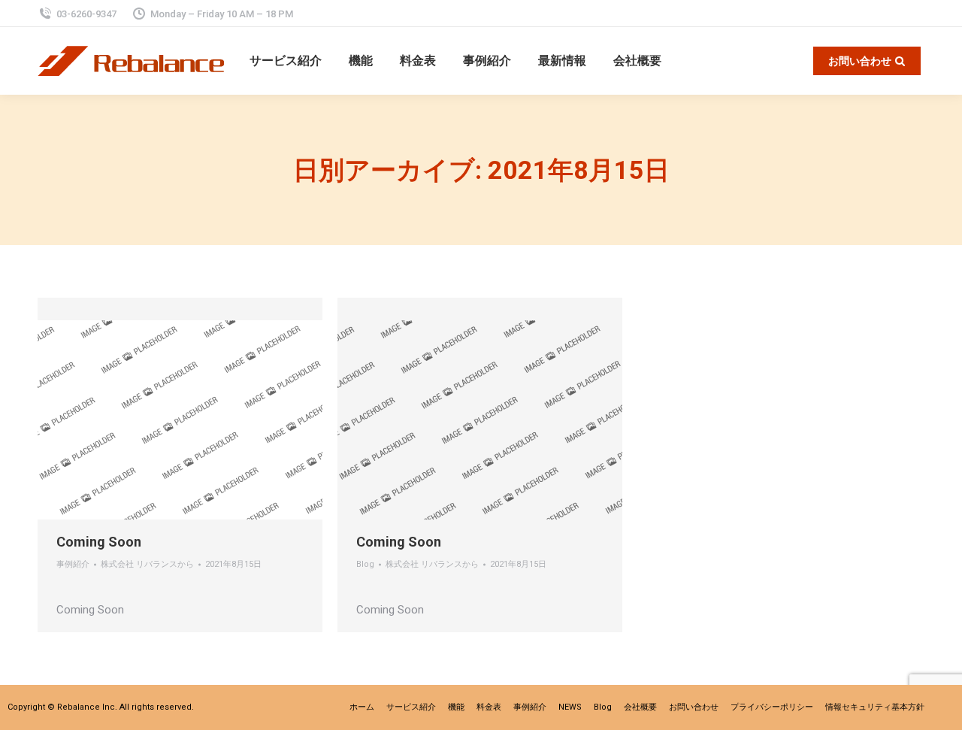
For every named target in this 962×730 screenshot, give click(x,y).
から (147, 564)
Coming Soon (98, 542)
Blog (365, 564)
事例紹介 (72, 564)
